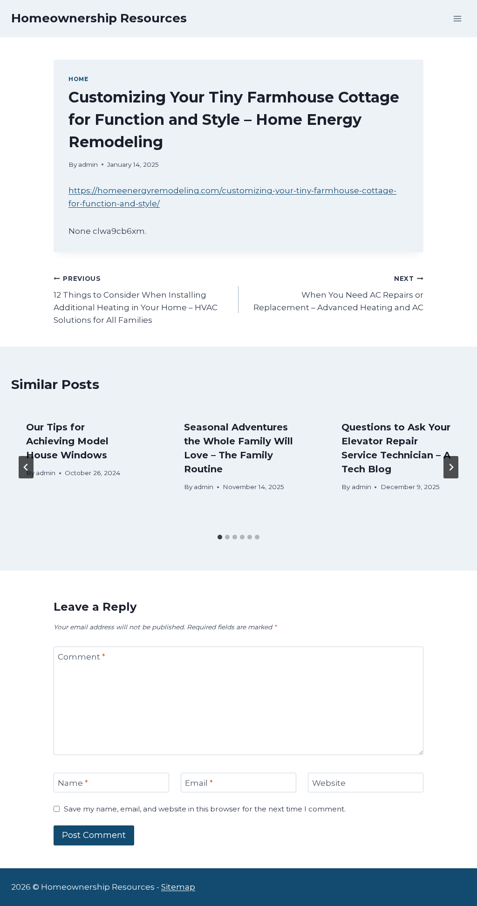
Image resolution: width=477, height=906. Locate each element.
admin (88, 164)
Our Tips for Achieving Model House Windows (67, 441)
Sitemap (178, 887)
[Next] (450, 467)
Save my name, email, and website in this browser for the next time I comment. (205, 808)
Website (329, 783)
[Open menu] (457, 18)
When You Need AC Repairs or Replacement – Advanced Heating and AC (338, 293)
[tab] (220, 537)
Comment (81, 656)
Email (199, 783)
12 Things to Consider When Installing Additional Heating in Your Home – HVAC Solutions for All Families (136, 300)
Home (78, 78)
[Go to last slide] (26, 467)
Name (73, 783)
